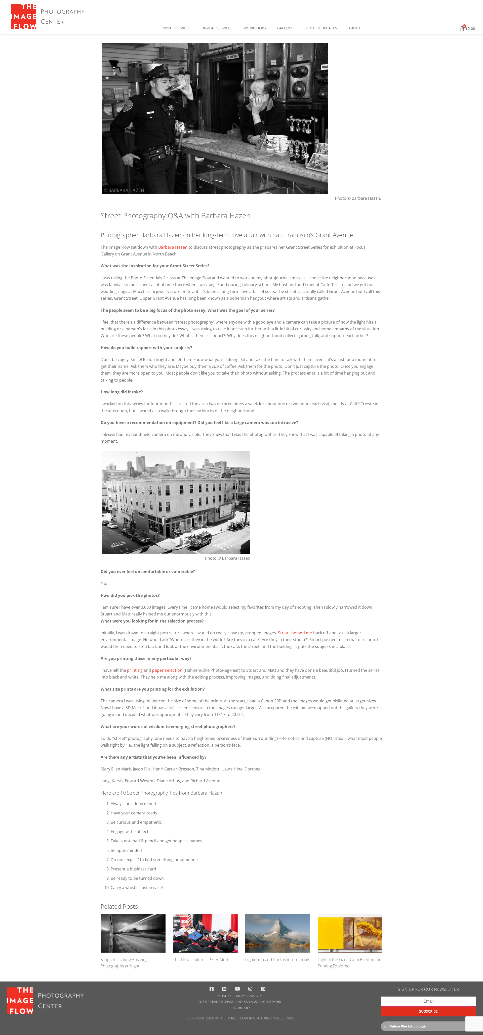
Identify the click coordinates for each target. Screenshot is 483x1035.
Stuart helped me (295, 633)
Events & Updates (320, 28)
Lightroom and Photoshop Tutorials (277, 959)
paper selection (167, 670)
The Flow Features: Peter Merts (201, 959)
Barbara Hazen (173, 247)
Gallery (284, 28)
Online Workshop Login (408, 1026)
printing (135, 670)
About (354, 28)
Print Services (176, 28)
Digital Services (217, 28)
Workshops (255, 28)
